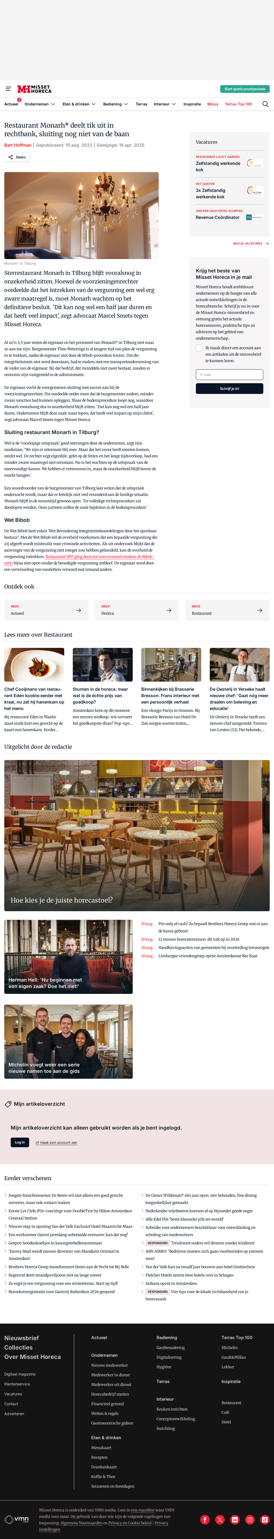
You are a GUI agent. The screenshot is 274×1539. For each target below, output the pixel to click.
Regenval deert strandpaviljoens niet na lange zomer (55, 1275)
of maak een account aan (56, 1142)
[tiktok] (265, 1520)
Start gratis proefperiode (244, 89)
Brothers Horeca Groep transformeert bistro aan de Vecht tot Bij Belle (69, 1266)
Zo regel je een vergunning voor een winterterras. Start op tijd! (63, 1283)
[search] (265, 104)
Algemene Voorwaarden (81, 1523)
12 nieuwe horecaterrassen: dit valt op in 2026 (198, 939)
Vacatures (13, 1394)
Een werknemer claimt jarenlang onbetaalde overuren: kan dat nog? (68, 1234)
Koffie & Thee (103, 1476)
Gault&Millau (234, 1357)
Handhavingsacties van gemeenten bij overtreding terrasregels (213, 947)
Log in (20, 1142)
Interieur (165, 1399)
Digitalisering (169, 1357)
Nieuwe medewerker (109, 1365)
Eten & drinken (106, 1437)
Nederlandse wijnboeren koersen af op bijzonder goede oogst (199, 1211)
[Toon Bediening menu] (126, 104)
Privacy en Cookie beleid (129, 1523)
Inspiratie (231, 1381)
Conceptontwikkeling (176, 1418)
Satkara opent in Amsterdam (171, 1283)
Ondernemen (104, 1355)
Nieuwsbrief (21, 1338)
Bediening (167, 1337)
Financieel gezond (107, 1403)
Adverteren (14, 1413)
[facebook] (205, 1520)
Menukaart (101, 1447)
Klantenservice (17, 1384)
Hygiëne (164, 1367)
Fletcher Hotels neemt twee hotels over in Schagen (190, 1275)
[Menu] (8, 88)
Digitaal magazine (20, 1374)
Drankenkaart (104, 1467)
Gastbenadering (171, 1347)
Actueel (99, 1337)
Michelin (230, 1347)
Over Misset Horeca (32, 1356)
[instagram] (250, 1520)
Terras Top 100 (237, 1337)
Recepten (99, 1457)
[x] (220, 1520)
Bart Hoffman (18, 145)
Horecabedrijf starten (110, 1394)
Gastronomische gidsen (112, 1423)
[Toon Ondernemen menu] (53, 104)
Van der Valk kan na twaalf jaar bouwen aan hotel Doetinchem (200, 1266)
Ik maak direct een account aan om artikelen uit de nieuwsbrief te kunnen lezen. (233, 354)
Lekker (228, 1367)
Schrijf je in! (229, 388)
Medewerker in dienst (110, 1375)
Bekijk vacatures (247, 243)
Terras (163, 1381)
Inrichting (166, 1428)
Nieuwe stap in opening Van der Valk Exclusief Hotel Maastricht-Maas (70, 1226)
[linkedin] (235, 1520)
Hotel (226, 1422)
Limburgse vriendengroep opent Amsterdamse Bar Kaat (207, 955)
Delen (21, 157)
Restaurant (231, 1402)
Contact (11, 1403)
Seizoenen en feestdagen (112, 1486)
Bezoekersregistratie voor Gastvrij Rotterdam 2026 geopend (62, 1291)
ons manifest (142, 1510)
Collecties (18, 1347)
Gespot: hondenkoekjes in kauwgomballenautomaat (55, 1243)
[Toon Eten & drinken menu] (93, 104)
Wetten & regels (105, 1413)
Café (225, 1412)
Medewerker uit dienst (111, 1384)
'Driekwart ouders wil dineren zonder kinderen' (213, 1243)
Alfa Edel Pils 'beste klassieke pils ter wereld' (185, 1219)
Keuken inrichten (172, 1409)
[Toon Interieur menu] (174, 104)
